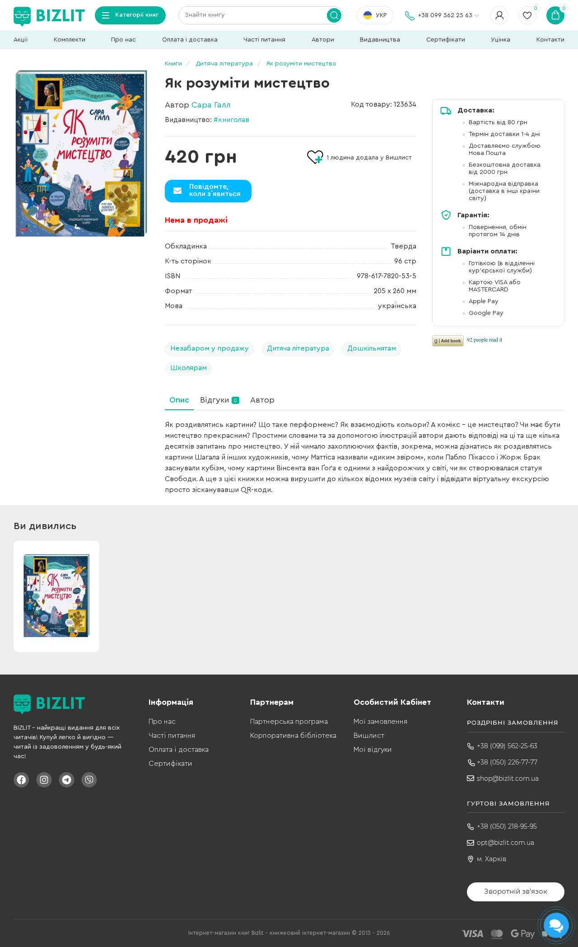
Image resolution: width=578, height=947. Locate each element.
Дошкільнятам (371, 348)
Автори (323, 40)
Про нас (123, 40)
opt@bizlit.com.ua (505, 843)
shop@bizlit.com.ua (508, 778)
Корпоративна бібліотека (293, 735)
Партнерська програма (289, 721)
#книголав (231, 119)
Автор (262, 400)
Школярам (188, 367)
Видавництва (380, 40)
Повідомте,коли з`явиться (215, 190)
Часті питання (264, 40)
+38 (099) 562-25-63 (507, 746)
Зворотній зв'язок (515, 891)
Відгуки (218, 400)
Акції (21, 40)
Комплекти (69, 40)
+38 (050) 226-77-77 (507, 762)
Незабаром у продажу (209, 348)
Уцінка (500, 40)
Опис (179, 400)
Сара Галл (211, 105)
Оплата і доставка (190, 40)
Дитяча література (298, 348)
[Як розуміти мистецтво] (81, 155)
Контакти (550, 40)
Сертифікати (445, 40)
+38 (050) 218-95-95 (507, 826)
